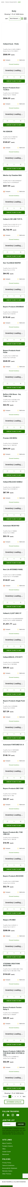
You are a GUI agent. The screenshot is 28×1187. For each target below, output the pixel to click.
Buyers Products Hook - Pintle (12, 351)
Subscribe (21, 1124)
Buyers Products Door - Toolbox (12, 89)
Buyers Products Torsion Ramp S (12, 1008)
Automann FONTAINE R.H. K (13, 745)
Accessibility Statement (9, 1168)
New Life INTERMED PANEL (13, 569)
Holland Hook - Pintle (11, 44)
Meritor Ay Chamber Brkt (12, 175)
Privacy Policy (19, 1132)
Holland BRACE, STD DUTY (13, 657)
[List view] (22, 18)
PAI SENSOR (7, 131)
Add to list (22, 60)
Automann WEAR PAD (11, 526)
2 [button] (12, 1096)
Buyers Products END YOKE (13, 788)
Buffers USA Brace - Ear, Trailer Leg (12, 395)
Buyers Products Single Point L (14, 702)
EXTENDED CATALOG (14, 1102)
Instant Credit (6, 1151)
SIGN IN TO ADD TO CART (14, 81)
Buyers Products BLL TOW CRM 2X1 (13, 833)
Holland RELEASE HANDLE (12, 482)
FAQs (4, 1149)
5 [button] (20, 1096)
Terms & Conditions (8, 1165)
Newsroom (5, 1154)
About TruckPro (7, 1143)
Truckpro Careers (7, 1146)
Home (2, 2)
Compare (7, 60)
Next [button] (24, 1096)
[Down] (19, 19)
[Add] (20, 77)
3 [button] (15, 1096)
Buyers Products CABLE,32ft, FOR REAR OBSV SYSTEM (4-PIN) (14, 1053)
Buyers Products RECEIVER (13, 876)
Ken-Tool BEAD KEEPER (12, 263)
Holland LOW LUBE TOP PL (12, 219)
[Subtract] (7, 77)
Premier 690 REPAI (10, 438)
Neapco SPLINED (9, 920)
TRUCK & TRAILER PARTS (11, 2)
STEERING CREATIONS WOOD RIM (11, 964)
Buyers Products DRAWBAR (13, 307)
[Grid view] (25, 18)
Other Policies (6, 1174)
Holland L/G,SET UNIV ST (12, 613)
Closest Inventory (14, 64)
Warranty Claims (7, 1171)
